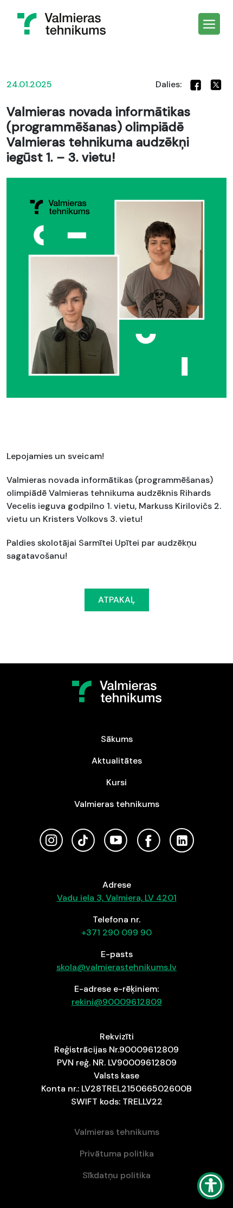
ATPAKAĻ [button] (116, 599)
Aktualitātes (117, 760)
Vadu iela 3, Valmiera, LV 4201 (117, 897)
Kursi (116, 782)
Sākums (117, 739)
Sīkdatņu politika (116, 1175)
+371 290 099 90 (116, 932)
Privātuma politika (117, 1153)
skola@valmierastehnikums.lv (116, 967)
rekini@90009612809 (117, 1001)
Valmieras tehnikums (116, 804)
